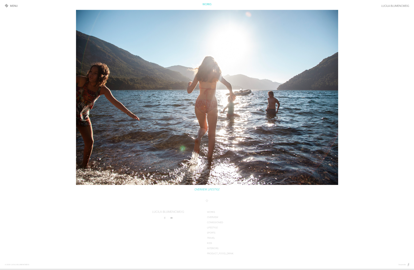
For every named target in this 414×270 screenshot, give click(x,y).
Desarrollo (402, 264)
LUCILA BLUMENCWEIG (395, 6)
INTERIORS (212, 248)
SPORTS (211, 233)
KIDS (209, 243)
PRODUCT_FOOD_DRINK (220, 253)
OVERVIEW (212, 217)
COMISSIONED (215, 222)
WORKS (207, 4)
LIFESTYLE (212, 228)
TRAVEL (211, 238)
